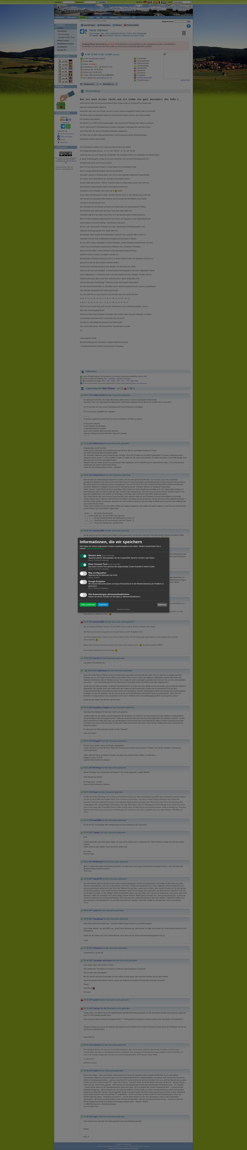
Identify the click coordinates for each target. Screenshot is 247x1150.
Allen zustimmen (88, 605)
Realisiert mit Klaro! (123, 609)
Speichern (103, 605)
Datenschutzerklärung (94, 549)
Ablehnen (162, 605)
